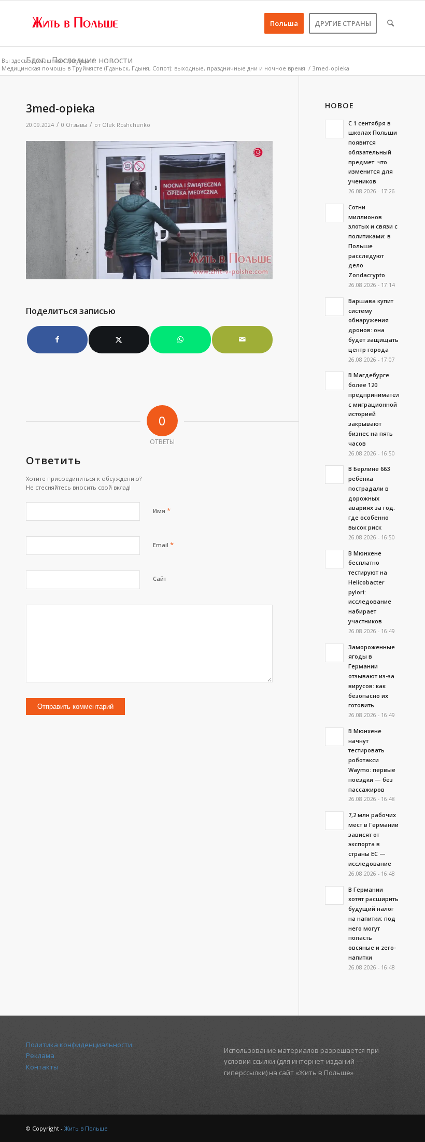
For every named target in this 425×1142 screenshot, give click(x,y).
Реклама (40, 1055)
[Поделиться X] (119, 339)
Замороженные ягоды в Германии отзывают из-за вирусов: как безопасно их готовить (371, 676)
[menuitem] (284, 23)
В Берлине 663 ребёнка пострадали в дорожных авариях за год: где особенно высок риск (371, 498)
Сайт (159, 578)
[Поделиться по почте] (242, 339)
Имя (162, 510)
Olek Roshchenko (126, 125)
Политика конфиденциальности (79, 1044)
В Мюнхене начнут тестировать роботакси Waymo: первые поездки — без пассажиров (371, 760)
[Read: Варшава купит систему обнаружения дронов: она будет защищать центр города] (334, 306)
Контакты (42, 1067)
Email (163, 544)
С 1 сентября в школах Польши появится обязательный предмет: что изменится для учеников (372, 152)
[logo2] (75, 23)
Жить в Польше (86, 1128)
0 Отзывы (74, 125)
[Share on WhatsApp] (180, 339)
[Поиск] (390, 23)
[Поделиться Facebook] (57, 339)
